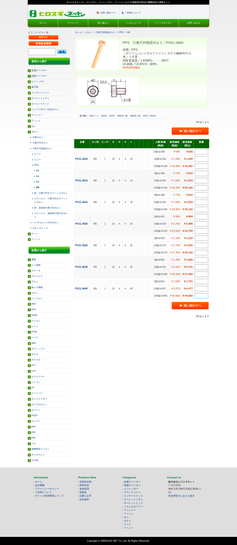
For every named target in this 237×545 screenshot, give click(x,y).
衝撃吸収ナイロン (40, 449)
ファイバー (37, 393)
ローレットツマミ (40, 98)
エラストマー (38, 376)
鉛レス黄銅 (37, 287)
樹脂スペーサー (39, 76)
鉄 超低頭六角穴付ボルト (47, 207)
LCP (33, 371)
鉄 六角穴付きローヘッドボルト (51, 193)
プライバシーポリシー (47, 488)
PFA (33, 427)
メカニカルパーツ (133, 506)
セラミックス (38, 348)
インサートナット (40, 92)
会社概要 (40, 485)
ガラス (34, 354)
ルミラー (35, 421)
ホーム (42, 23)
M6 (37, 187)
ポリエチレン (38, 454)
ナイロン (35, 321)
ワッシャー (37, 115)
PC (33, 387)
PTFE (34, 332)
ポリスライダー (39, 399)
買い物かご (103, 23)
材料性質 (84, 485)
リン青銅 (35, 265)
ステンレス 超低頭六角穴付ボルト (51, 215)
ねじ (33, 126)
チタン (34, 293)
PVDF (34, 415)
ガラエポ (35, 359)
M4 (37, 176)
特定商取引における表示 (181, 495)
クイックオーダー (163, 23)
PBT (33, 304)
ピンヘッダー (38, 81)
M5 (37, 182)
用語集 (83, 492)
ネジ (126, 517)
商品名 (104, 116)
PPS (36, 165)
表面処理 (84, 488)
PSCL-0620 (81, 223)
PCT (33, 365)
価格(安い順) (122, 116)
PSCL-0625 (81, 245)
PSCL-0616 (81, 202)
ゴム (33, 443)
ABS (33, 343)
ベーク (34, 337)
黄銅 (33, 259)
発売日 (112, 116)
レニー (37, 159)
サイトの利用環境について (49, 495)
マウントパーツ (132, 492)
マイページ (73, 23)
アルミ (34, 281)
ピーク (37, 154)
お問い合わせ (193, 23)
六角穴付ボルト (40, 142)
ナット (34, 233)
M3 (37, 170)
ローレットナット (40, 103)
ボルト (34, 131)
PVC (33, 432)
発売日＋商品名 (149, 116)
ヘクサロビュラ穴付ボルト (45, 222)
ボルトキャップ (40, 228)
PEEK (34, 315)
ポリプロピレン (39, 404)
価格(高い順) (135, 116)
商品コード (95, 116)
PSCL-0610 (81, 159)
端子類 (34, 87)
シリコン (35, 382)
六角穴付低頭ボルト (42, 148)
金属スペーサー (39, 70)
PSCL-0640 (81, 288)
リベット (35, 239)
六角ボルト (38, 137)
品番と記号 (85, 495)
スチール (35, 270)
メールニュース (133, 23)
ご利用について (133, 12)
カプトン (35, 410)
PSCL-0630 (81, 267)
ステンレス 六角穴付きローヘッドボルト (51, 200)
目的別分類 (85, 481)
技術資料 (84, 499)
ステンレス (37, 276)
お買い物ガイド (108, 12)
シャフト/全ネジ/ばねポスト (45, 109)
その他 (34, 460)
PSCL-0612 (81, 180)
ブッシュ (35, 120)
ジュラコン (37, 298)
